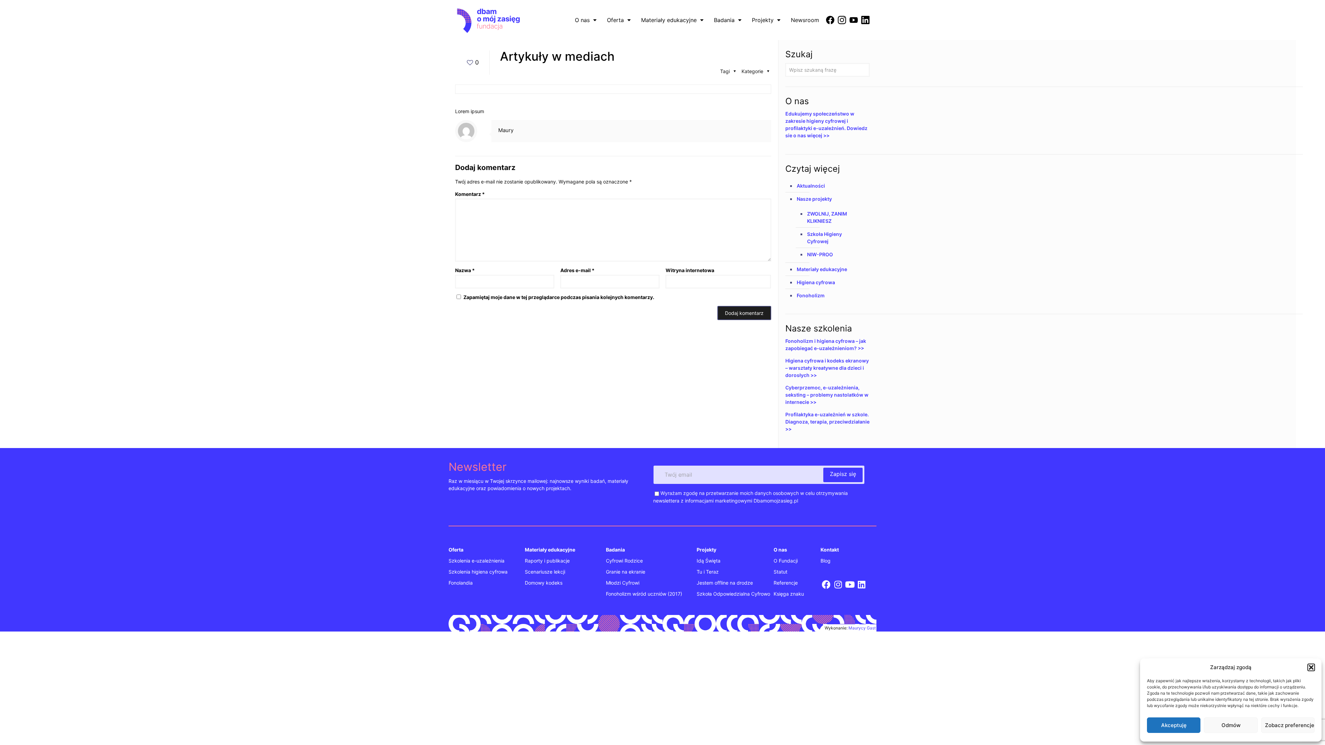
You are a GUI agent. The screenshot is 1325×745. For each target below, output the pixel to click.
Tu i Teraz (708, 572)
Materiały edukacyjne (669, 20)
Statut (780, 572)
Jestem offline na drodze (725, 583)
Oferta (615, 20)
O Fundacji (786, 561)
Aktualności (811, 186)
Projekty (763, 20)
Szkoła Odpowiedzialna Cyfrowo (733, 594)
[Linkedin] (862, 584)
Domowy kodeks (543, 583)
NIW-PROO (820, 254)
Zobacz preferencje (1289, 725)
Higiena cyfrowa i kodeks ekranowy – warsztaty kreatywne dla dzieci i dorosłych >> (827, 368)
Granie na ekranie (625, 572)
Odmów (1230, 725)
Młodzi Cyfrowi (622, 583)
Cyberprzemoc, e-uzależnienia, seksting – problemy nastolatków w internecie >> (826, 395)
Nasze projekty (814, 199)
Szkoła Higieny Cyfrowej (824, 237)
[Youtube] (850, 584)
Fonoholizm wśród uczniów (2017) (644, 594)
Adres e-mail (577, 270)
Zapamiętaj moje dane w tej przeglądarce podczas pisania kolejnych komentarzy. (558, 297)
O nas (582, 20)
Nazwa (465, 270)
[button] (1311, 667)
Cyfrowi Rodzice (624, 561)
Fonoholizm (811, 295)
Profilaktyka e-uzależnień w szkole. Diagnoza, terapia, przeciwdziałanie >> (827, 421)
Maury (505, 130)
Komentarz (470, 194)
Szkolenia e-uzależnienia (476, 561)
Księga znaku (789, 594)
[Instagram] (838, 584)
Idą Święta (708, 561)
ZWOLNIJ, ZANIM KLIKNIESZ (827, 217)
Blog (826, 561)
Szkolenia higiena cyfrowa (478, 572)
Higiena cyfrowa (816, 282)
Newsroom (805, 20)
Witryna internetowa (690, 270)
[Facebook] (826, 584)
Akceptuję (1174, 725)
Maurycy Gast (862, 627)
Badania (724, 20)
